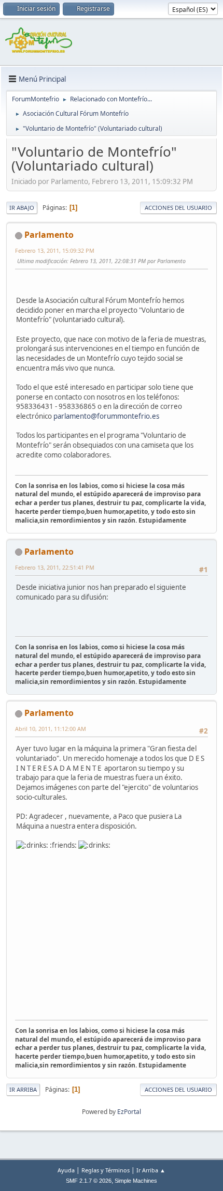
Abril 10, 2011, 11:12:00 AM (50, 728)
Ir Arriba (23, 1089)
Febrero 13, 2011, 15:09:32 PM (54, 250)
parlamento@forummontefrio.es (106, 416)
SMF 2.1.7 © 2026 (89, 1181)
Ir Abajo (21, 207)
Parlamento (49, 234)
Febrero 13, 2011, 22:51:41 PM (54, 567)
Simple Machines (136, 1181)
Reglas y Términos (105, 1170)
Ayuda (66, 1170)
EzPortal (129, 1111)
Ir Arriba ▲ (150, 1170)
